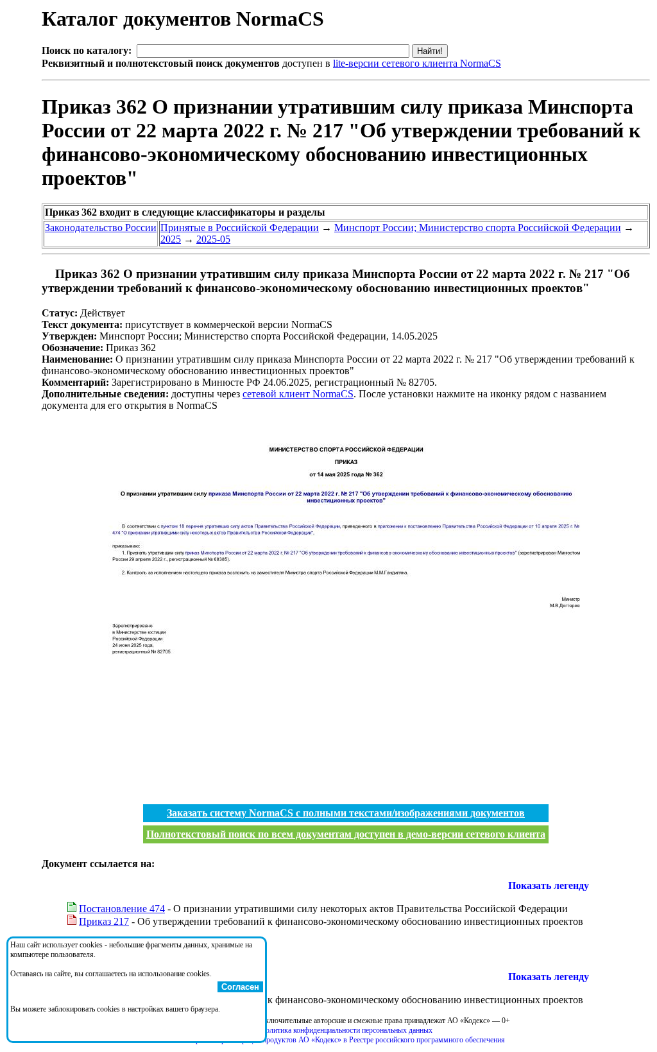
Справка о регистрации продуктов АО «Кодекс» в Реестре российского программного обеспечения (346, 1039)
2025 (170, 239)
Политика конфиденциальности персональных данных (346, 1030)
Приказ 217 (104, 921)
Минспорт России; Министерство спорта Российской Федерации (477, 227)
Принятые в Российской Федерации (239, 227)
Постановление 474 (122, 908)
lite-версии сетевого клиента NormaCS (417, 63)
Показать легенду (548, 885)
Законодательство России (101, 227)
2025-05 (213, 239)
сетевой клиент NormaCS (298, 393)
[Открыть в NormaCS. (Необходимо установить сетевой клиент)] (47, 273)
